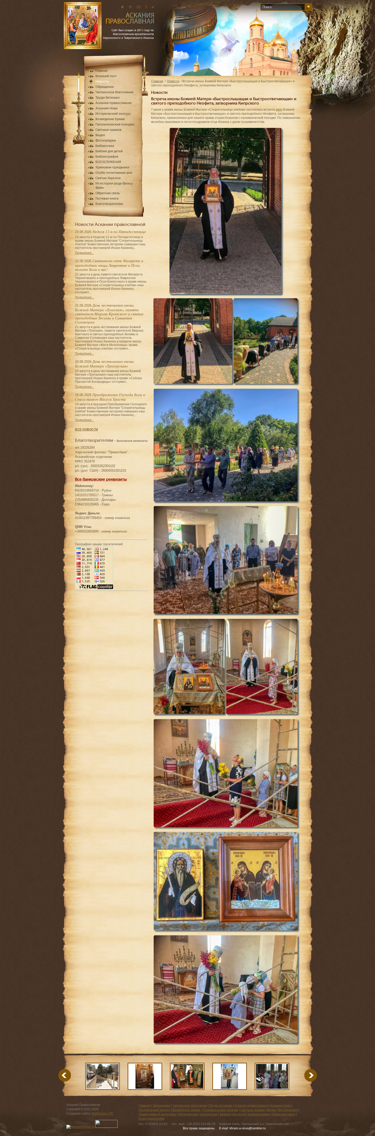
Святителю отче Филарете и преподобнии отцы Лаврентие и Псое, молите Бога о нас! (109, 265)
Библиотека (104, 146)
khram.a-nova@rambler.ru (248, 1128)
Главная (157, 81)
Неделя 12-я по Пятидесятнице (119, 231)
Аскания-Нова (106, 108)
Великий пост (106, 76)
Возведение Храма (110, 119)
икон (279, 109)
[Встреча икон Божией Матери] (272, 1076)
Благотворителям (109, 204)
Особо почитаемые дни (113, 173)
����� (304, 1075)
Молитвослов (188, 1114)
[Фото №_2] (145, 1076)
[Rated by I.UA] (106, 1127)
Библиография (106, 157)
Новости (173, 81)
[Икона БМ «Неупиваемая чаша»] (230, 1076)
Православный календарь (157, 1114)
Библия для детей (109, 151)
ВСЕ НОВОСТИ (86, 429)
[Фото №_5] (187, 1076)
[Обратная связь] (146, 6)
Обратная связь (107, 193)
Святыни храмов (108, 130)
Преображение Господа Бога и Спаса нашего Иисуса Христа (110, 397)
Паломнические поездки (114, 124)
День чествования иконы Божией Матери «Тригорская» (104, 363)
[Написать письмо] (138, 6)
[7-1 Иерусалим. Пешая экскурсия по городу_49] (102, 1076)
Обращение (104, 87)
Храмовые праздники (112, 167)
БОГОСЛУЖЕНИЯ (108, 162)
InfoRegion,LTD (102, 1113)
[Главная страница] (122, 6)
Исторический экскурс (113, 114)
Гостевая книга (107, 199)
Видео (100, 135)
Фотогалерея (105, 141)
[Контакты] (153, 6)
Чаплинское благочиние (114, 92)
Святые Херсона (108, 178)
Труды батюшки (107, 98)
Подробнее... (84, 253)
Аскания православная (113, 103)
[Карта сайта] (130, 6)
